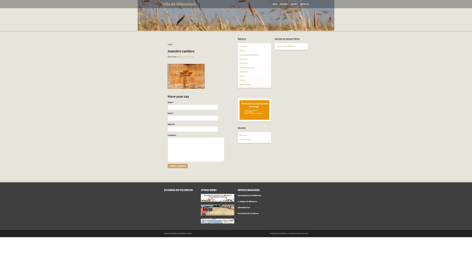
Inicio (275, 4)
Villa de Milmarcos (178, 4)
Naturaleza (244, 59)
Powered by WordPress (278, 233)
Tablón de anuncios (247, 67)
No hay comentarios (185, 57)
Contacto (304, 4)
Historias (243, 135)
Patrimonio (244, 63)
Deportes (243, 46)
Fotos (242, 76)
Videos (242, 80)
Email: (171, 113)
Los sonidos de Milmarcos (249, 55)
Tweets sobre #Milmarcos (286, 46)
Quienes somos (245, 84)
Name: (171, 102)
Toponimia (243, 72)
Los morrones (245, 139)
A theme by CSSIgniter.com (298, 233)
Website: (171, 124)
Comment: (172, 135)
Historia (243, 50)
